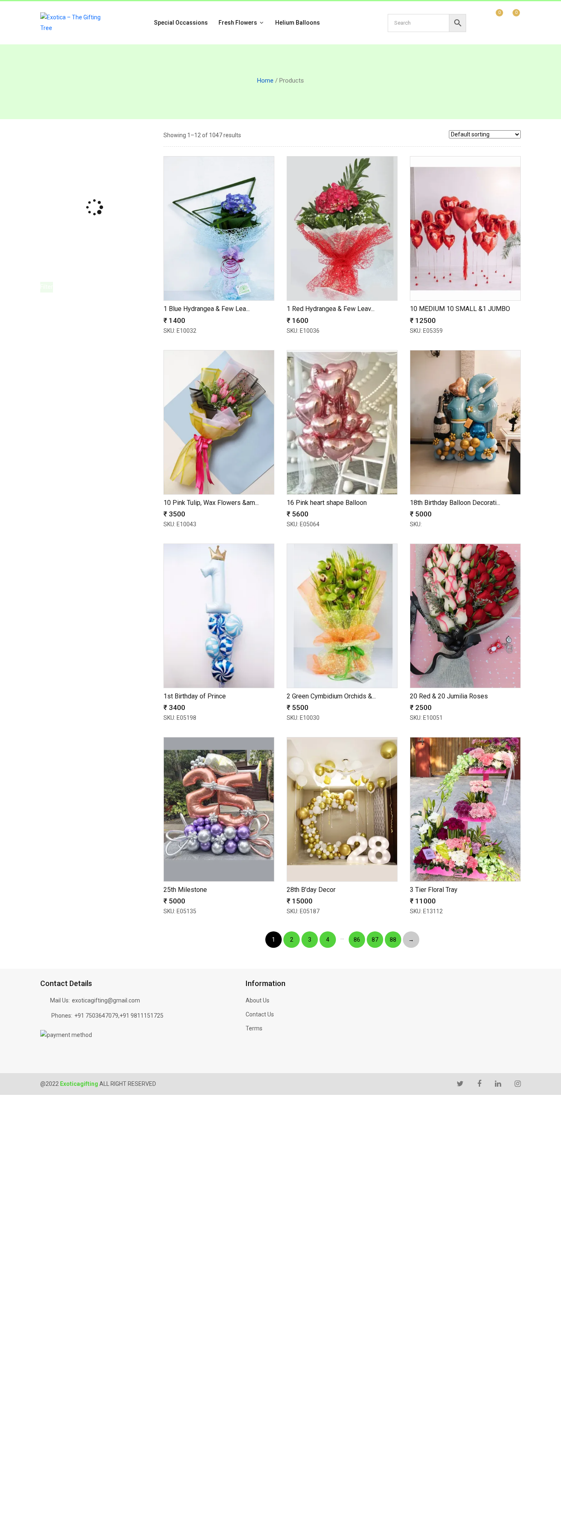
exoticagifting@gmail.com (106, 1000)
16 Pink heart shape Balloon (327, 503)
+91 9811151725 (141, 1015)
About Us (257, 1000)
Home (265, 80)
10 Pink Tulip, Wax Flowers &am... (211, 503)
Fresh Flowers (238, 22)
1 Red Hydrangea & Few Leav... (331, 309)
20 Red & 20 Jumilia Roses (449, 696)
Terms (254, 1028)
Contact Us (260, 1014)
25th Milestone (185, 890)
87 (375, 939)
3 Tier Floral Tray (434, 890)
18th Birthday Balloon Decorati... (455, 503)
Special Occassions (181, 22)
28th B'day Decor (311, 890)
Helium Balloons (297, 22)
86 (357, 939)
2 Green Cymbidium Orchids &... (331, 696)
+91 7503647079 (96, 1015)
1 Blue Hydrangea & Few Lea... (206, 309)
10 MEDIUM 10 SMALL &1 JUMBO (460, 309)
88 (393, 939)
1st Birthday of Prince (194, 696)
